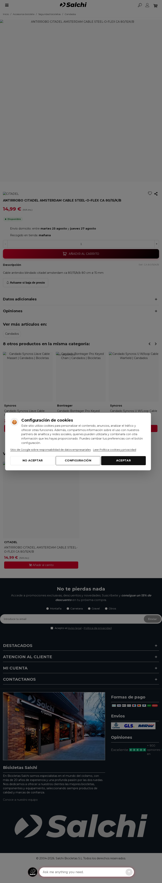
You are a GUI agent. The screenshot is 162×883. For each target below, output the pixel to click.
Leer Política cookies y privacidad (114, 449)
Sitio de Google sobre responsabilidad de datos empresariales (50, 449)
